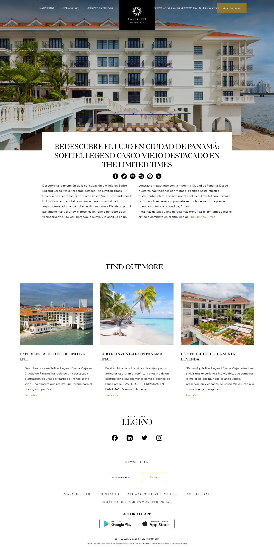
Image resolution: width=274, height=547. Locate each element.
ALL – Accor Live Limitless (153, 494)
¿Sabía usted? (70, 8)
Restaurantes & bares (167, 8)
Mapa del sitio (78, 494)
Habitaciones (46, 8)
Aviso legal (198, 494)
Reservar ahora (232, 8)
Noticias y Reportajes (99, 8)
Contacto (109, 494)
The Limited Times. (202, 216)
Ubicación (187, 8)
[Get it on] (118, 523)
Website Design (180, 544)
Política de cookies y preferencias (137, 502)
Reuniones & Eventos (206, 8)
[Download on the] (156, 523)
